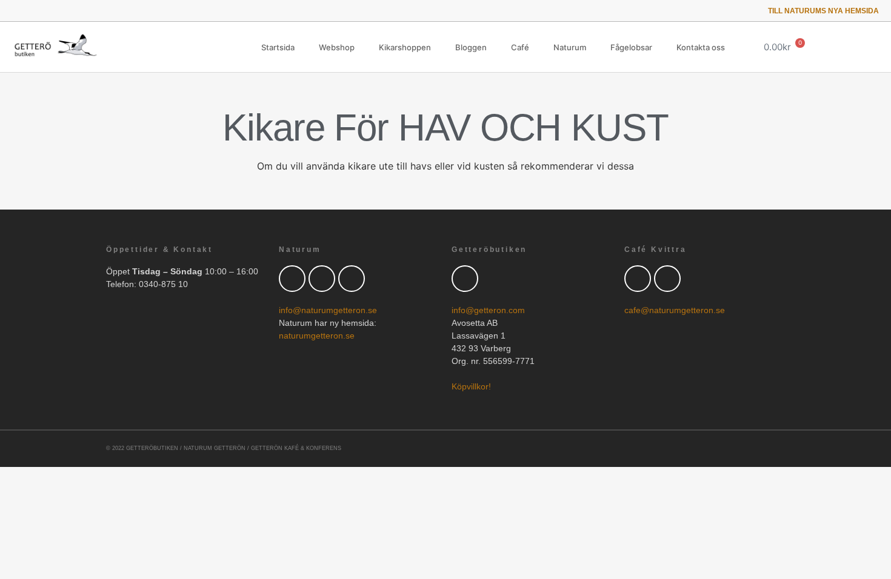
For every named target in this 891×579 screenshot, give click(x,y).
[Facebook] (322, 278)
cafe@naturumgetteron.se (674, 310)
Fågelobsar (631, 47)
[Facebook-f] (33, 11)
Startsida (278, 47)
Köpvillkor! (471, 386)
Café (520, 47)
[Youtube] (50, 11)
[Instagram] (67, 11)
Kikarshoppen (405, 47)
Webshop (337, 47)
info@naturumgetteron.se (328, 310)
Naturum (569, 47)
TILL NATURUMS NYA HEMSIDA (823, 11)
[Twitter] (16, 11)
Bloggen (471, 47)
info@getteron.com (488, 310)
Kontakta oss (700, 47)
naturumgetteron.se (317, 335)
